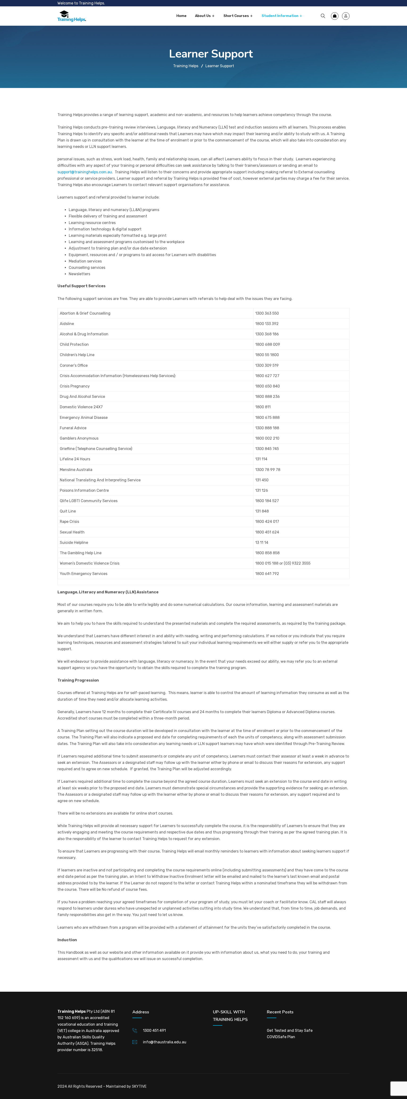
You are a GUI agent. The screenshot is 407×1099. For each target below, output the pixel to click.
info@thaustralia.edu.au (164, 1042)
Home (181, 16)
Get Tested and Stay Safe (290, 1030)
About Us (203, 16)
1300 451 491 (154, 1030)
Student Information (280, 16)
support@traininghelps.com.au (84, 172)
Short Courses (236, 16)
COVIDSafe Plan (281, 1037)
